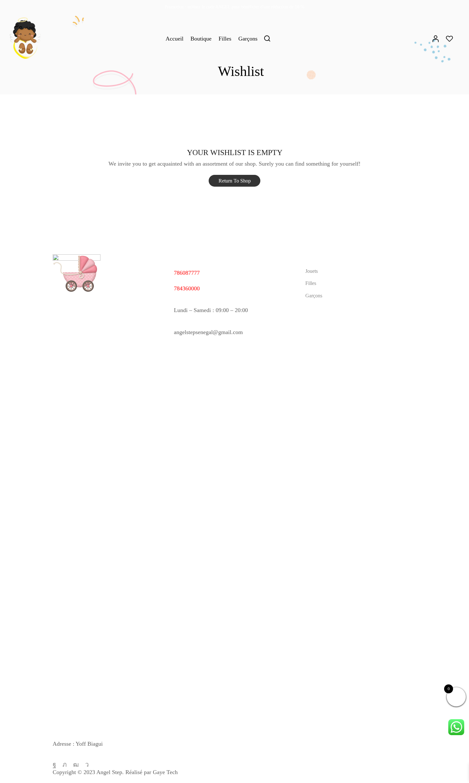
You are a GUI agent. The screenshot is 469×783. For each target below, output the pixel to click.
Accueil (174, 38)
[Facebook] (54, 764)
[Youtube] (76, 764)
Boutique (201, 38)
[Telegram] (87, 764)
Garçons (247, 38)
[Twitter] (65, 764)
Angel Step (109, 772)
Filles (225, 38)
